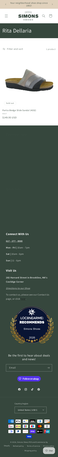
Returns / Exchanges (16, 142)
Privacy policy (48, 446)
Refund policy (18, 446)
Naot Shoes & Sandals (17, 204)
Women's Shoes (13, 197)
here (23, 298)
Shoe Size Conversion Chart (19, 177)
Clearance (11, 225)
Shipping (10, 149)
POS (30, 442)
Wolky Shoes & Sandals (17, 218)
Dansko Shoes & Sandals (18, 211)
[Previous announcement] (5, 4)
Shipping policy (30, 450)
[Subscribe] (48, 367)
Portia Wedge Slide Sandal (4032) (19, 110)
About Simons (13, 170)
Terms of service (33, 446)
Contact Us (11, 156)
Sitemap (10, 163)
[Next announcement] (52, 4)
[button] (6, 15)
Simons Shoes (32, 329)
